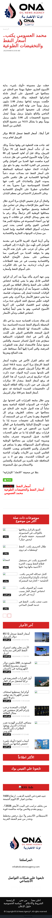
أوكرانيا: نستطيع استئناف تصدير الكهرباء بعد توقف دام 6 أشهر (16, 694)
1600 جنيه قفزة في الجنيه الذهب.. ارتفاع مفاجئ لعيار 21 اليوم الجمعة (24, 797)
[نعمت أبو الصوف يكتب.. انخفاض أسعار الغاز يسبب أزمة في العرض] (10, 591)
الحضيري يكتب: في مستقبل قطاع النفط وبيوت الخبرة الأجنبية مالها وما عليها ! (33, 563)
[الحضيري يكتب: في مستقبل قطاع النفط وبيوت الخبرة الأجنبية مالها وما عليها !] (10, 564)
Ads (30, 787)
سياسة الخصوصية (13, 903)
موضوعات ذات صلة (26, 517)
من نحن (23, 900)
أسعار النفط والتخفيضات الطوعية (24, 489)
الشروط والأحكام (34, 903)
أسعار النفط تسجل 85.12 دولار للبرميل (16, 635)
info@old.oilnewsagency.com (26, 866)
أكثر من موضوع (26, 521)
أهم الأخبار (7, 595)
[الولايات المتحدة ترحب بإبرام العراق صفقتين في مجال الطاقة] (42, 711)
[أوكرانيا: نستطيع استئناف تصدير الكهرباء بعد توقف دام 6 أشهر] (42, 696)
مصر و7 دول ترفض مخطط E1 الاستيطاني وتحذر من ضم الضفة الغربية (25, 817)
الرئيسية (6, 29)
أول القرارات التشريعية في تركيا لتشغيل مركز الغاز (17, 679)
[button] (48, 22)
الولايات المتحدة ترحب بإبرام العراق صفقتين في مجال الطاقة (16, 710)
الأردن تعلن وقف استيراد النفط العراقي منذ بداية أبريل (16, 650)
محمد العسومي (13, 493)
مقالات (6, 537)
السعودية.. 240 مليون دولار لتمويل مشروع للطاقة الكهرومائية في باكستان (17, 665)
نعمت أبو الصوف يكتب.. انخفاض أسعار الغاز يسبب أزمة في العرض (32, 591)
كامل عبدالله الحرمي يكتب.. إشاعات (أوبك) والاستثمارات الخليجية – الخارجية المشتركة (33, 577)
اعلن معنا (36, 900)
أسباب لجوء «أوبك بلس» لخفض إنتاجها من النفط (16, 742)
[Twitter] (30, 890)
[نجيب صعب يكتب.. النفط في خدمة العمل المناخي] (10, 605)
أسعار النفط (23, 486)
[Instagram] (22, 890)
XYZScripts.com (39, 916)
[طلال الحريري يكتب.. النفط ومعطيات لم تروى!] (10, 550)
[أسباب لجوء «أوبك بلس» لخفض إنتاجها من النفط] (42, 744)
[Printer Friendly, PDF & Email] (7, 480)
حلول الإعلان (24, 906)
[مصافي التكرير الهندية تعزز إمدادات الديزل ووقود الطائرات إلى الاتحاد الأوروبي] (42, 726)
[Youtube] (38, 890)
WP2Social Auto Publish (15, 916)
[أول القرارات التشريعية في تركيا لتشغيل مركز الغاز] (42, 682)
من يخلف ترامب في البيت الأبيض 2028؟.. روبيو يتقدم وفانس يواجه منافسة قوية (25, 807)
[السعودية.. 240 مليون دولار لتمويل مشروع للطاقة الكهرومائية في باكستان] (42, 666)
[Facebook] (14, 890)
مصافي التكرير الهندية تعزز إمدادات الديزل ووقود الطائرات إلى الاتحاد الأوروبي (17, 727)
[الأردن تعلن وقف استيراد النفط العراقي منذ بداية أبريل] (42, 651)
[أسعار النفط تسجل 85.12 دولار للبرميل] (42, 637)
